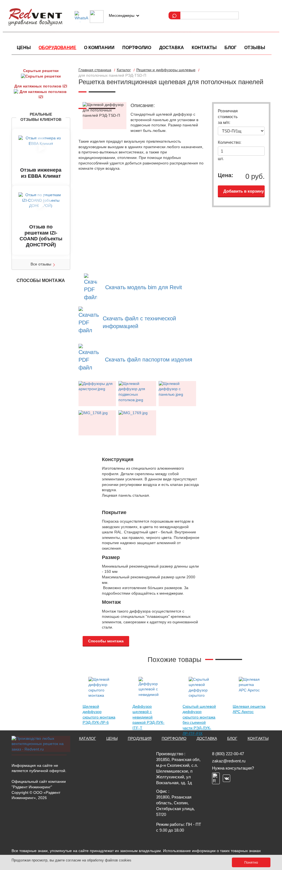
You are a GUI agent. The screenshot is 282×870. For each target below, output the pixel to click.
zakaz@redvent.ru (228, 761)
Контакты (204, 47)
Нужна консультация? (233, 768)
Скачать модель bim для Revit (143, 287)
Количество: (227, 142)
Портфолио (136, 47)
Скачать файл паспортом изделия (148, 359)
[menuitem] (24, 48)
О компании (99, 47)
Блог (230, 47)
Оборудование (57, 47)
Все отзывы (41, 264)
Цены (24, 47)
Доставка (171, 47)
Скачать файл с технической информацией (139, 322)
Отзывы (254, 47)
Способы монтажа (106, 641)
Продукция (139, 738)
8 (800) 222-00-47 (228, 753)
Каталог (87, 738)
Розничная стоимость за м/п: (227, 116)
